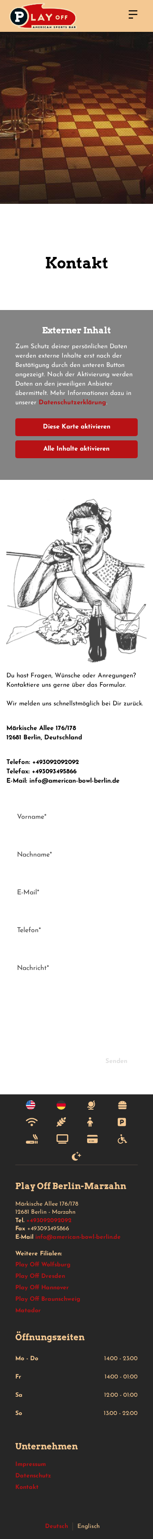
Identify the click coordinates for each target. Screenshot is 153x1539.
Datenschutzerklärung (72, 403)
